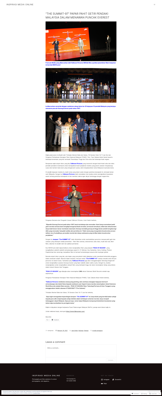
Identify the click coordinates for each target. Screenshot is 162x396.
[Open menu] (154, 5)
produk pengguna (97, 330)
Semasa (86, 330)
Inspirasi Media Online (19, 4)
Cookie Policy (36, 393)
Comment (110, 360)
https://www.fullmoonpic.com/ (75, 311)
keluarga (80, 330)
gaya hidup (75, 330)
